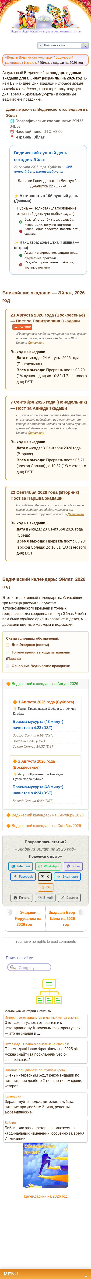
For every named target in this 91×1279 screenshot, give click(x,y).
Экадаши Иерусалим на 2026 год (28, 919)
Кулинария (13, 1096)
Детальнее (36, 342)
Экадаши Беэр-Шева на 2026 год (62, 919)
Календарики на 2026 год (45, 1196)
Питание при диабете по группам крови (35, 1070)
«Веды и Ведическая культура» (29, 57)
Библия (10, 1123)
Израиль (30, 62)
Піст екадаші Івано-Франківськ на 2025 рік (37, 1044)
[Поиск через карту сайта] (49, 1002)
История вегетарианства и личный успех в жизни (42, 1017)
